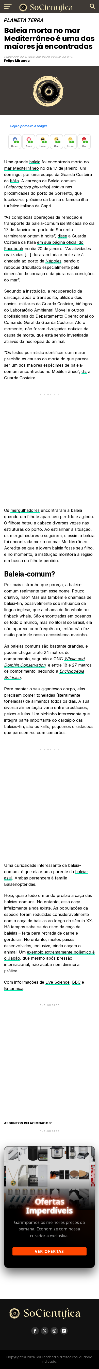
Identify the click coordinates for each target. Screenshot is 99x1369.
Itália (14, 180)
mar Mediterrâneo (21, 168)
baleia (34, 161)
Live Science (57, 982)
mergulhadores (25, 510)
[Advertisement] (49, 446)
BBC (76, 982)
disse (62, 235)
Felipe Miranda (17, 60)
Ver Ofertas (49, 1251)
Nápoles (53, 260)
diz (84, 371)
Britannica (13, 988)
